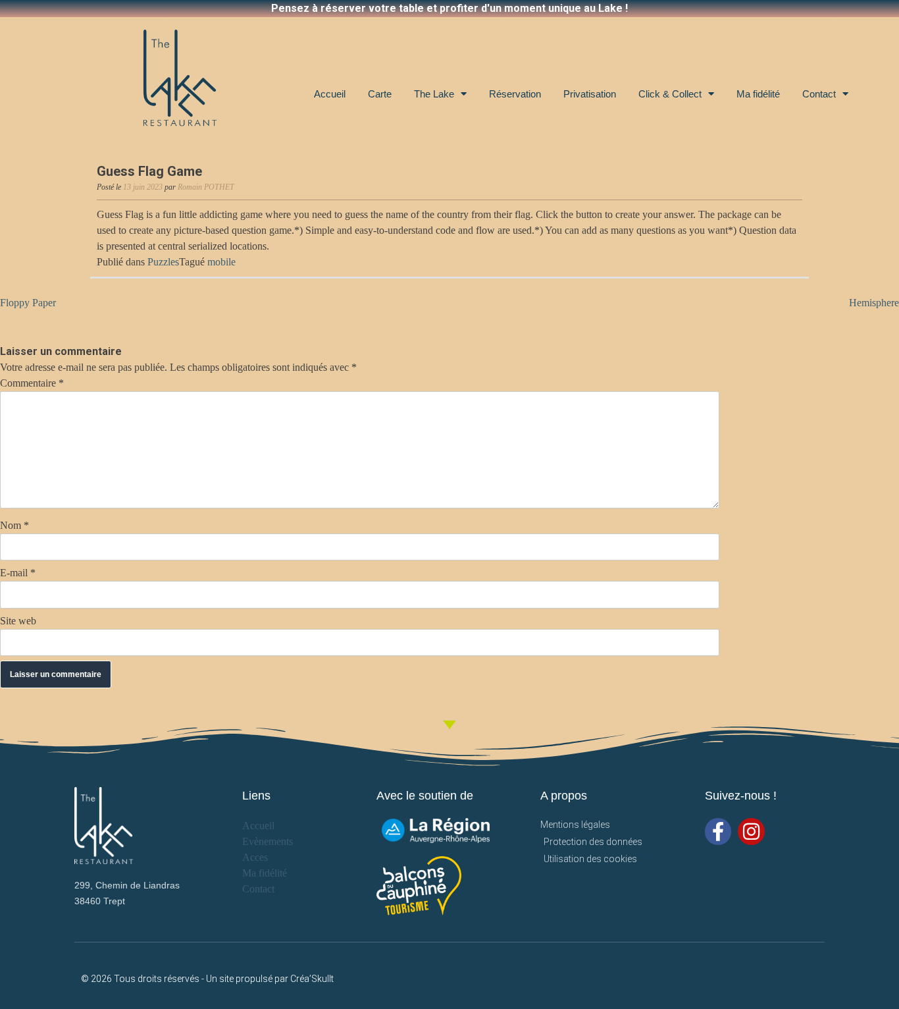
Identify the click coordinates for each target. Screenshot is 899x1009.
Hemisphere (874, 302)
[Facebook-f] (718, 831)
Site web (18, 620)
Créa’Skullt (312, 978)
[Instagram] (751, 831)
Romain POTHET (206, 187)
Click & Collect (670, 93)
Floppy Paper (28, 302)
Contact (819, 93)
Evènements (267, 841)
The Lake (434, 93)
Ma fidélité (758, 93)
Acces (255, 857)
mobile (221, 261)
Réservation (515, 93)
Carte (380, 93)
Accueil (330, 93)
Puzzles (163, 261)
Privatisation (589, 93)
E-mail (18, 572)
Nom (14, 525)
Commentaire (32, 383)
